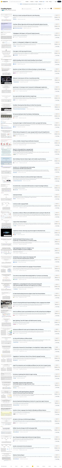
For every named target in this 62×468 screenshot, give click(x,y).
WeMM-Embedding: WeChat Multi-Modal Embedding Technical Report (27, 60)
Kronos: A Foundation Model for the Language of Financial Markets (27, 266)
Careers (27, 466)
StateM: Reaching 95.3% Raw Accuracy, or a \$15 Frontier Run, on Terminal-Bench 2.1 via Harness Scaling (24, 239)
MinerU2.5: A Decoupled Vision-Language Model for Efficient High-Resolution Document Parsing (23, 150)
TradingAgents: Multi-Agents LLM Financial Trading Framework (26, 33)
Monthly (48, 8)
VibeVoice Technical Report (18, 455)
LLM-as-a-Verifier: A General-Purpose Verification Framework (26, 141)
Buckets (42, 1)
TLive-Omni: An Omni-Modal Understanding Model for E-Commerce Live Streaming (30, 275)
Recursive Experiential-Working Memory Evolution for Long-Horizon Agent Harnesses (31, 401)
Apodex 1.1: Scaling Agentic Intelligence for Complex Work (25, 42)
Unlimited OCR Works (17, 194)
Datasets (32, 1)
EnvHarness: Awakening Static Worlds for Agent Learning (25, 374)
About (22, 466)
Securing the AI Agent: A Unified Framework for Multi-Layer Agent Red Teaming (29, 123)
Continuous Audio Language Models (20, 203)
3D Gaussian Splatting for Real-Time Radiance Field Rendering (26, 114)
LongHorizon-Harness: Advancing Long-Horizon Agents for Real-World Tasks (29, 230)
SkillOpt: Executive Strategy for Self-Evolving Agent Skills (25, 428)
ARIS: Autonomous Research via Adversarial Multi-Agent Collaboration (27, 176)
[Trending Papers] (51, 8)
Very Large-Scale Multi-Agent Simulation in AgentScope (24, 96)
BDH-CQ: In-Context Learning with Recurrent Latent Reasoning (26, 15)
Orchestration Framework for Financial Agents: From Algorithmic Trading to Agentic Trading (32, 347)
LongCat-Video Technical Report (20, 221)
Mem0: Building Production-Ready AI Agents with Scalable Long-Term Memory (29, 159)
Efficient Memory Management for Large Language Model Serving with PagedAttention (31, 132)
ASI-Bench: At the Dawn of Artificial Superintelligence (24, 419)
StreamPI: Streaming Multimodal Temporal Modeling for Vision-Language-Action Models (31, 302)
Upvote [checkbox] (57, 15)
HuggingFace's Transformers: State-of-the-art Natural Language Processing (29, 356)
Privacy (16, 466)
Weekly (45, 8)
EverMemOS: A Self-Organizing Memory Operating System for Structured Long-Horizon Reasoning (23, 392)
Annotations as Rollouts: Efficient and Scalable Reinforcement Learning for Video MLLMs (31, 212)
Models (27, 1)
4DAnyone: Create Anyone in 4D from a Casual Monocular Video (26, 78)
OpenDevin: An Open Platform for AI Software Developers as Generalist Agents (29, 69)
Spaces (37, 1)
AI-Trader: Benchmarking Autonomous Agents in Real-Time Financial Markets (29, 293)
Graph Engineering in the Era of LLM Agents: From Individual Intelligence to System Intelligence (23, 248)
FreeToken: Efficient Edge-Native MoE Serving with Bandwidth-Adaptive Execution (30, 24)
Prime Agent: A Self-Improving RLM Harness (22, 51)
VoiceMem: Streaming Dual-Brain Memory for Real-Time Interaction (27, 105)
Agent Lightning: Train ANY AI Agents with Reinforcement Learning (27, 320)
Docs (47, 1)
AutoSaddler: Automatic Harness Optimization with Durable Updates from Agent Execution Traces (23, 383)
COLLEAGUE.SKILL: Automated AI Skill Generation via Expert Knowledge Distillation (30, 185)
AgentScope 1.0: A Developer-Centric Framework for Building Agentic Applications (30, 87)
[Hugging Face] (32, 466)
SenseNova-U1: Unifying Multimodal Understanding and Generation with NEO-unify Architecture (24, 168)
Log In (56, 1)
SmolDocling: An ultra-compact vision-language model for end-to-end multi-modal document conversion (24, 257)
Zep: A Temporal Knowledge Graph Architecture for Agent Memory (27, 437)
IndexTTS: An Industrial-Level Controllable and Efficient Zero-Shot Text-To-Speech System (32, 365)
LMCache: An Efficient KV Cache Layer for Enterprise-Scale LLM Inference (28, 329)
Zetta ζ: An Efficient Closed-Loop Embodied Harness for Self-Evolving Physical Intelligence (32, 311)
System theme (4, 466)
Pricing (50, 1)
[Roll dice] (39, 8)
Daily (42, 8)
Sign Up (59, 1)
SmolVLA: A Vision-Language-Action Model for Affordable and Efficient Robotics (29, 410)
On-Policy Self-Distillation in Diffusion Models (22, 338)
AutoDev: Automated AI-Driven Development (22, 446)
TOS (11, 466)
